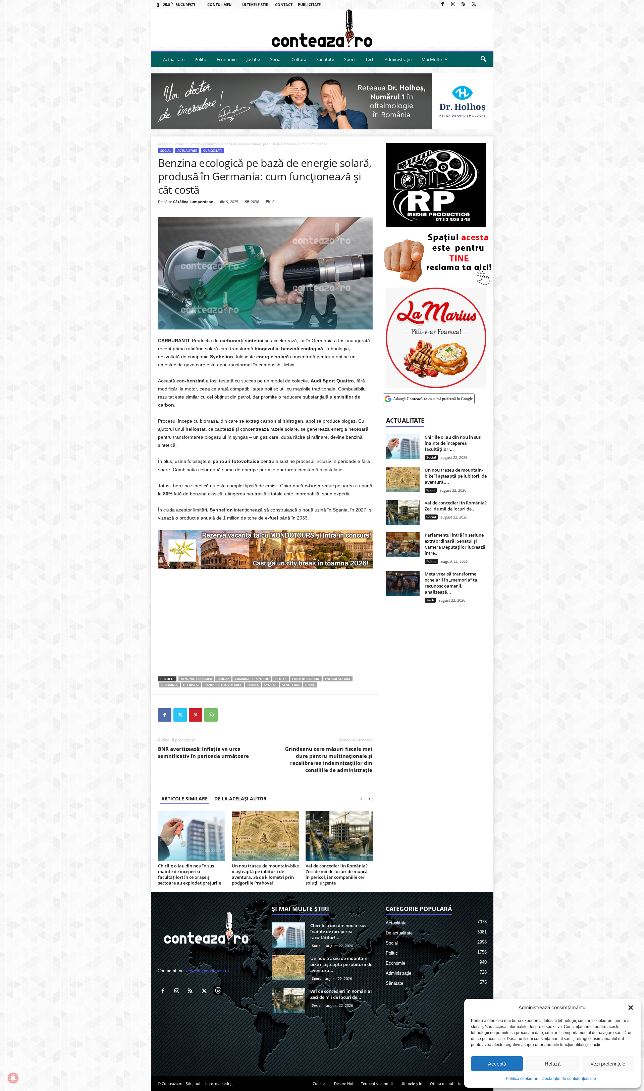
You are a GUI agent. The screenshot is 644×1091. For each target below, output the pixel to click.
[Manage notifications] (13, 1078)
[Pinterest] (195, 715)
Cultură (298, 59)
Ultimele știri (411, 1083)
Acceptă (497, 1064)
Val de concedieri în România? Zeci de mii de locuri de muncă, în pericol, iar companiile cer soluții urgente (337, 874)
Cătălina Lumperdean (193, 201)
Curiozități (212, 150)
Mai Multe (432, 59)
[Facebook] (443, 4)
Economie (226, 59)
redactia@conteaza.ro (207, 970)
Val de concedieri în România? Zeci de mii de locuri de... (456, 506)
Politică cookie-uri (522, 1078)
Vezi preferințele (607, 1064)
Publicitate (309, 4)
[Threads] (484, 4)
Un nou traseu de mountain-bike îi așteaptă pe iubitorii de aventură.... (456, 476)
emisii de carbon (305, 679)
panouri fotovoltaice (223, 685)
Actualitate (173, 59)
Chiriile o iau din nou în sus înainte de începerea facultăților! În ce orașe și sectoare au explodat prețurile (189, 874)
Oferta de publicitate (448, 1083)
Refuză (552, 1064)
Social (275, 59)
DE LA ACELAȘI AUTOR (240, 798)
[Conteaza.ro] (322, 28)
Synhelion (291, 685)
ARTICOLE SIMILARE (184, 798)
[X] (474, 4)
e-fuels (280, 679)
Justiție (253, 59)
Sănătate (325, 59)
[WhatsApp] (211, 715)
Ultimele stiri (256, 4)
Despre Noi (343, 1083)
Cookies (319, 1083)
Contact (283, 4)
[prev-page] (361, 798)
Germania (169, 685)
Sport (349, 59)
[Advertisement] (265, 622)
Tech (370, 59)
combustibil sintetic (252, 679)
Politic (201, 59)
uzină (310, 685)
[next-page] (369, 798)
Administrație (398, 59)
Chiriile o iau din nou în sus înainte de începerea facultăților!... (453, 443)
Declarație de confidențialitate (569, 1078)
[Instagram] (453, 4)
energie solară (337, 679)
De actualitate (399, 932)
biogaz (223, 679)
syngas (270, 685)
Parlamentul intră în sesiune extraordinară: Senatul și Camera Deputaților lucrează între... (455, 544)
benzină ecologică (196, 679)
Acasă (162, 143)
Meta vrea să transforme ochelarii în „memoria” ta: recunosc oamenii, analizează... (452, 583)
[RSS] (464, 4)
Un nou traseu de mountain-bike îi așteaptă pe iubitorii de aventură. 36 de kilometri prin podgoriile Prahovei (265, 874)
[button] (630, 1007)
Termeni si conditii (377, 1083)
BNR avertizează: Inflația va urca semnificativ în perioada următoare (203, 752)
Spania (253, 685)
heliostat (191, 685)
